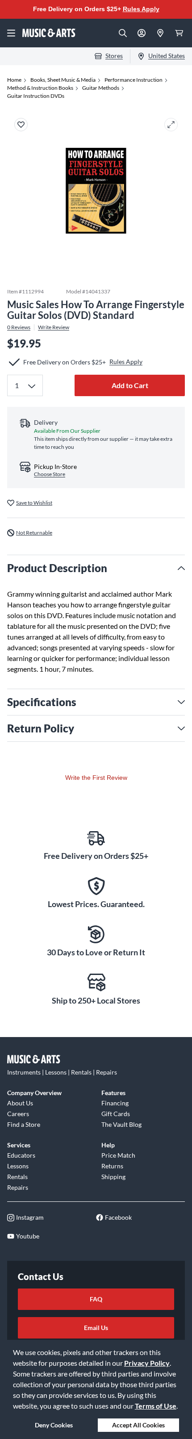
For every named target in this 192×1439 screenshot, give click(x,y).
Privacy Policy (147, 1363)
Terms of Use (155, 1405)
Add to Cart (130, 385)
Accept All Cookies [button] (138, 1425)
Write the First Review (96, 777)
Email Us (96, 1327)
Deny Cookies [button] (54, 1425)
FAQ (96, 1299)
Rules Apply (141, 9)
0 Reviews (18, 327)
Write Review (53, 327)
